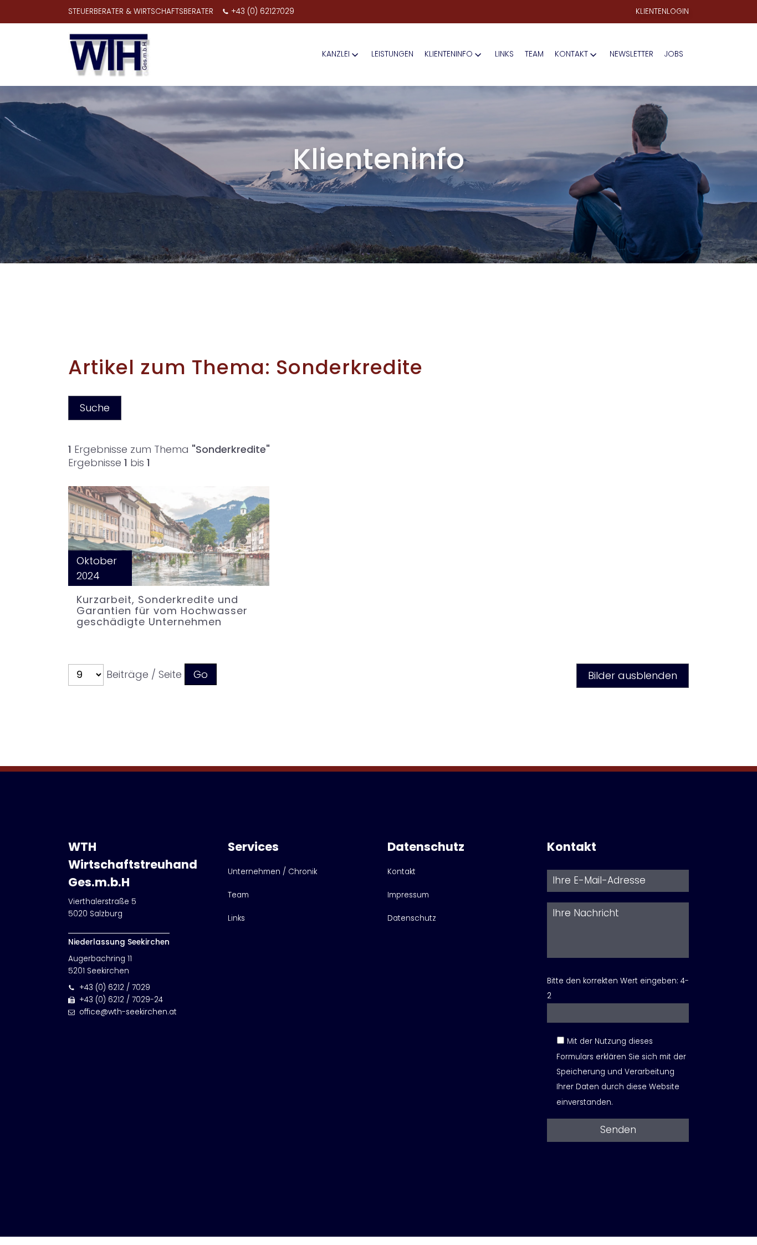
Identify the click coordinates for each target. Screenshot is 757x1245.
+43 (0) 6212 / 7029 (114, 987)
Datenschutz (411, 918)
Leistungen (392, 54)
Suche (95, 408)
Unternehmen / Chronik (272, 871)
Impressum (408, 895)
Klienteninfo (448, 54)
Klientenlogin (662, 11)
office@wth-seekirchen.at (128, 1012)
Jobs (673, 54)
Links (504, 54)
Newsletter (631, 54)
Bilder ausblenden (632, 675)
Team (534, 54)
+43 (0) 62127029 (262, 11)
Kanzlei (336, 54)
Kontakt (571, 54)
